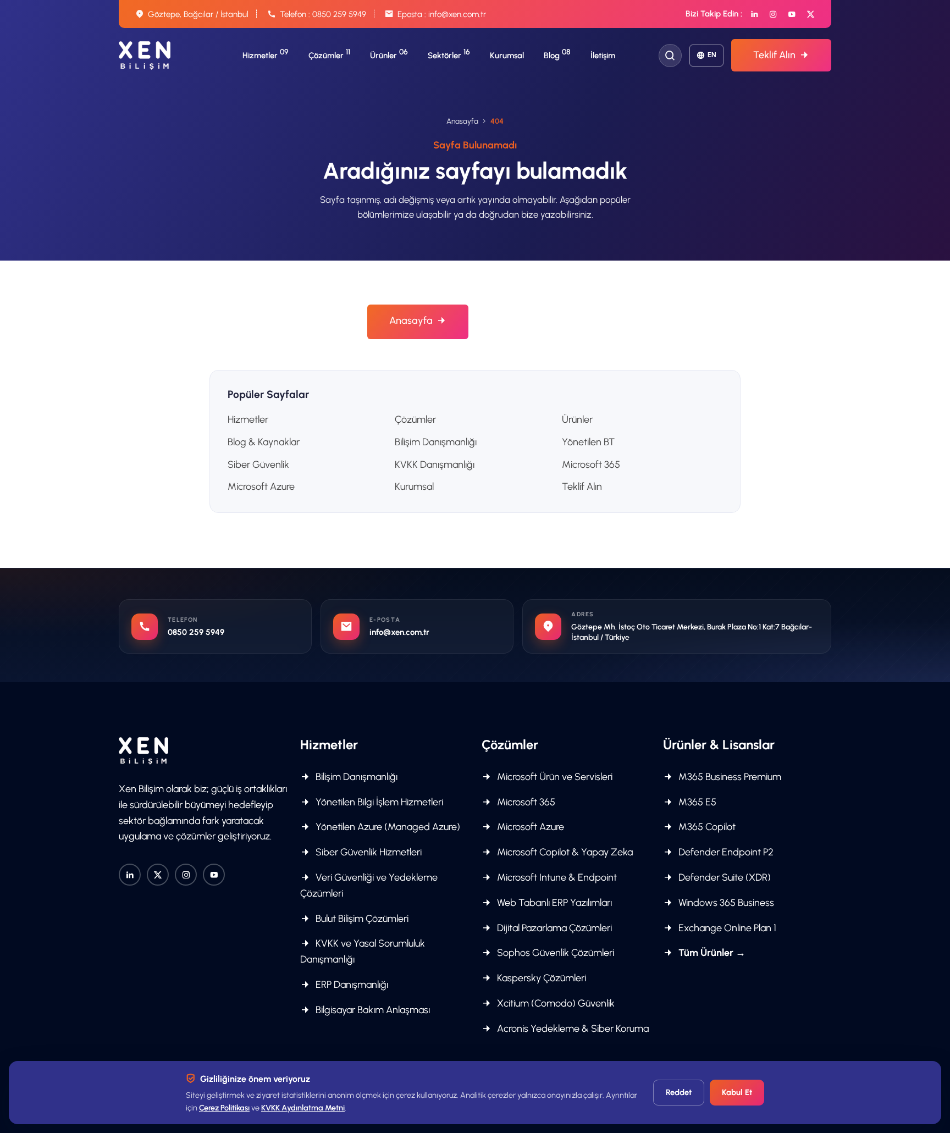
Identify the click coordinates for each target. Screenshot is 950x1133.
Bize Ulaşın (522, 322)
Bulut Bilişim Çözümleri (360, 919)
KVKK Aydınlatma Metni (303, 1108)
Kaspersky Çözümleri (540, 978)
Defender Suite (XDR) (723, 877)
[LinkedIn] (754, 14)
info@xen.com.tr (457, 14)
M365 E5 (696, 802)
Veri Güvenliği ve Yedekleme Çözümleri (369, 885)
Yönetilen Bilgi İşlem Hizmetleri (378, 802)
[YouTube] (792, 14)
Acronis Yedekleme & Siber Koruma (572, 1029)
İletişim (602, 55)
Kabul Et (737, 1092)
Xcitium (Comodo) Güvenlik (555, 1003)
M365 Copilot (706, 827)
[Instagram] (773, 14)
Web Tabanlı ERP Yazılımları (553, 903)
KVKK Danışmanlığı (434, 464)
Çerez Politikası (224, 1108)
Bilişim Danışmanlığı (436, 442)
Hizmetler (248, 419)
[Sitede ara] (670, 55)
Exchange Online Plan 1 (726, 928)
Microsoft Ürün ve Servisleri (553, 777)
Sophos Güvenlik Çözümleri (554, 953)
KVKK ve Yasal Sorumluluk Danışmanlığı (362, 951)
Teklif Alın (774, 55)
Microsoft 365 (591, 464)
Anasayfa (462, 121)
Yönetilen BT (588, 442)
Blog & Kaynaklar (264, 442)
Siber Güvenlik (258, 464)
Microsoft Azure (261, 486)
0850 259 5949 (339, 14)
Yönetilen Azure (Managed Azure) (386, 827)
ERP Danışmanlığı (350, 985)
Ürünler (577, 419)
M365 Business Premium (728, 777)
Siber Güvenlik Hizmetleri (367, 852)
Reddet (679, 1092)
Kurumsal (507, 55)
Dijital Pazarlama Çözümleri (553, 928)
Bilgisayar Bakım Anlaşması (371, 1010)
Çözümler (415, 419)
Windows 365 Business (725, 903)
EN (712, 55)
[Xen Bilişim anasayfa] (144, 55)
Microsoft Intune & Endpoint (556, 877)
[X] (811, 14)
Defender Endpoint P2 (725, 852)
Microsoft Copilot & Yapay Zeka (564, 852)
